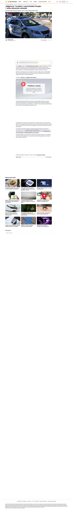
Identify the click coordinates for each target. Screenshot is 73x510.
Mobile (19, 1)
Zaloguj (63, 1)
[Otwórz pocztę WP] (57, 1)
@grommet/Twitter (41, 154)
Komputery (25, 1)
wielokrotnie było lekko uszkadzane (32, 130)
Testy (31, 1)
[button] (60, 1)
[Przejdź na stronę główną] (6, 2)
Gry (49, 1)
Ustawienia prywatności (51, 501)
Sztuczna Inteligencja (42, 1)
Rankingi (35, 1)
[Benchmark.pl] (13, 2)
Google (19, 65)
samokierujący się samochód (32, 65)
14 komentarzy (44, 40)
